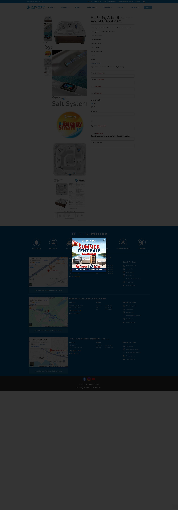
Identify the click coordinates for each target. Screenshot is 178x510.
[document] (89, 255)
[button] (104, 240)
